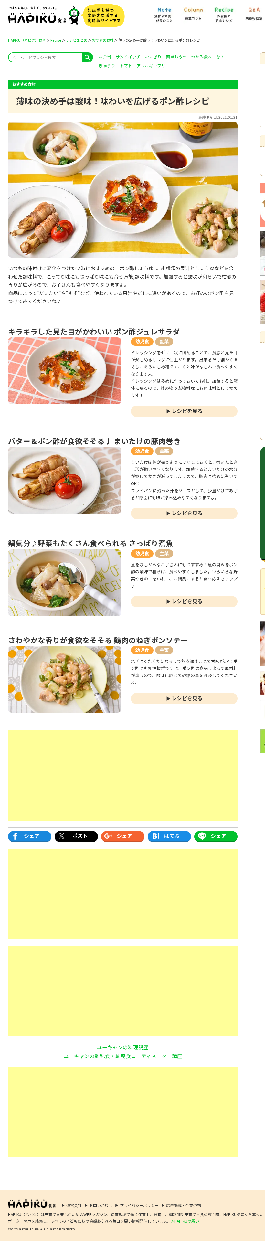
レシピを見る (187, 411)
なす (220, 57)
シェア (31, 836)
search (87, 57)
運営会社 (74, 1205)
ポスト (80, 836)
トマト (126, 65)
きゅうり (107, 65)
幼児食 (142, 341)
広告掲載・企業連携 (183, 1205)
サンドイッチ (128, 57)
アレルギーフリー (153, 65)
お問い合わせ (100, 1205)
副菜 (164, 341)
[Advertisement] (123, 775)
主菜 (164, 451)
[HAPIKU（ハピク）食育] (66, 15)
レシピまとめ (76, 40)
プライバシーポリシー (139, 1205)
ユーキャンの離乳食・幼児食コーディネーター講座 (123, 1055)
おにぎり (153, 57)
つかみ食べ (201, 57)
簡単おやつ (176, 57)
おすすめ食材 (102, 40)
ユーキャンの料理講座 (123, 1047)
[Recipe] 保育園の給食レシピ (223, 12)
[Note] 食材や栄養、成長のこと (164, 12)
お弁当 (105, 57)
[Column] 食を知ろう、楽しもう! (193, 12)
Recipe (55, 40)
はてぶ (172, 836)
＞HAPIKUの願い (184, 1221)
